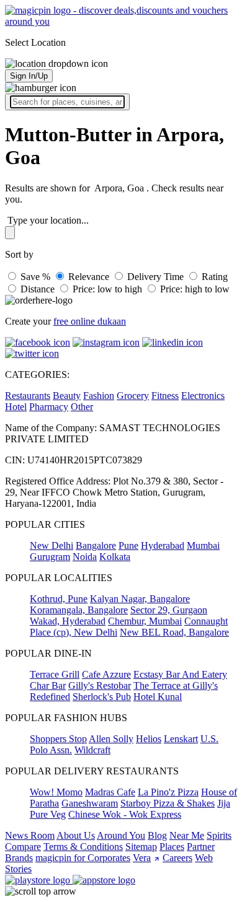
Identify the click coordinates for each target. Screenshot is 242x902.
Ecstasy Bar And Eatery (180, 674)
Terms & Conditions (83, 846)
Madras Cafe (110, 792)
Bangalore (96, 545)
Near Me (186, 835)
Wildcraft (92, 750)
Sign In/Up (29, 76)
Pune (128, 545)
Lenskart (181, 738)
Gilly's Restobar (99, 685)
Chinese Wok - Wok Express (124, 814)
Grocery (133, 395)
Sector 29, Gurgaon (168, 610)
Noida (85, 556)
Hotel (16, 406)
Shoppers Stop (58, 738)
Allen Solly (111, 738)
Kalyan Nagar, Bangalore (140, 598)
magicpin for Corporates (82, 857)
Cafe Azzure (106, 674)
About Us (75, 835)
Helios (148, 738)
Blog (157, 835)
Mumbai (203, 545)
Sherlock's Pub (102, 696)
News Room (30, 835)
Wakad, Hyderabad (67, 621)
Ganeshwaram (89, 803)
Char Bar (48, 685)
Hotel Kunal (157, 696)
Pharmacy (48, 406)
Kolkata (114, 556)
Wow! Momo (56, 792)
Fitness (165, 395)
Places (171, 846)
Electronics (203, 395)
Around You (121, 835)
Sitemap (141, 846)
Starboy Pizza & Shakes (167, 803)
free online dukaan (89, 321)
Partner (201, 846)
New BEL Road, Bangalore (174, 632)
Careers (177, 857)
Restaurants (27, 395)
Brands (19, 857)
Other (82, 406)
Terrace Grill (54, 674)
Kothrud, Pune (58, 598)
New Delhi (51, 545)
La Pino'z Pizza (168, 792)
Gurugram (50, 556)
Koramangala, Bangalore (79, 610)
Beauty (67, 395)
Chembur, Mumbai (145, 621)
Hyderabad (162, 545)
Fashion (98, 395)
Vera (142, 857)
